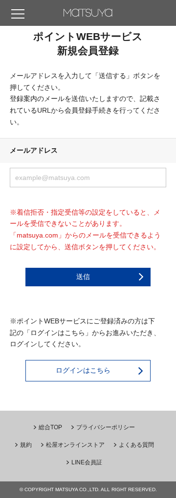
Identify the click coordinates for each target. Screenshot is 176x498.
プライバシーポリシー (105, 427)
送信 (83, 276)
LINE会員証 (86, 462)
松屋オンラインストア (75, 444)
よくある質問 (136, 444)
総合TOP (50, 427)
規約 (26, 444)
